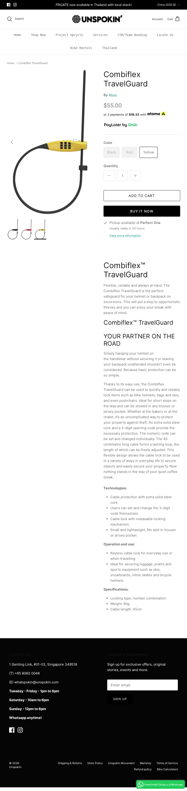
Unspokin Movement (121, 763)
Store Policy (95, 763)
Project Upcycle (69, 35)
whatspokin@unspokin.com (36, 682)
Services (100, 35)
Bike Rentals (81, 48)
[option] (50, 142)
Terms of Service (167, 763)
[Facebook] (8, 4)
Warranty (145, 763)
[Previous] (12, 142)
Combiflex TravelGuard (32, 63)
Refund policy (143, 769)
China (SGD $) (166, 4)
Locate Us (165, 35)
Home (17, 35)
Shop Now (38, 35)
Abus (113, 95)
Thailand (109, 48)
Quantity (111, 166)
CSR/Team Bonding (132, 35)
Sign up (120, 699)
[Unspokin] (94, 19)
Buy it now (142, 211)
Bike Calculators (167, 769)
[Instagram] (15, 4)
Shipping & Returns (70, 763)
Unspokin (15, 767)
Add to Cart (142, 196)
